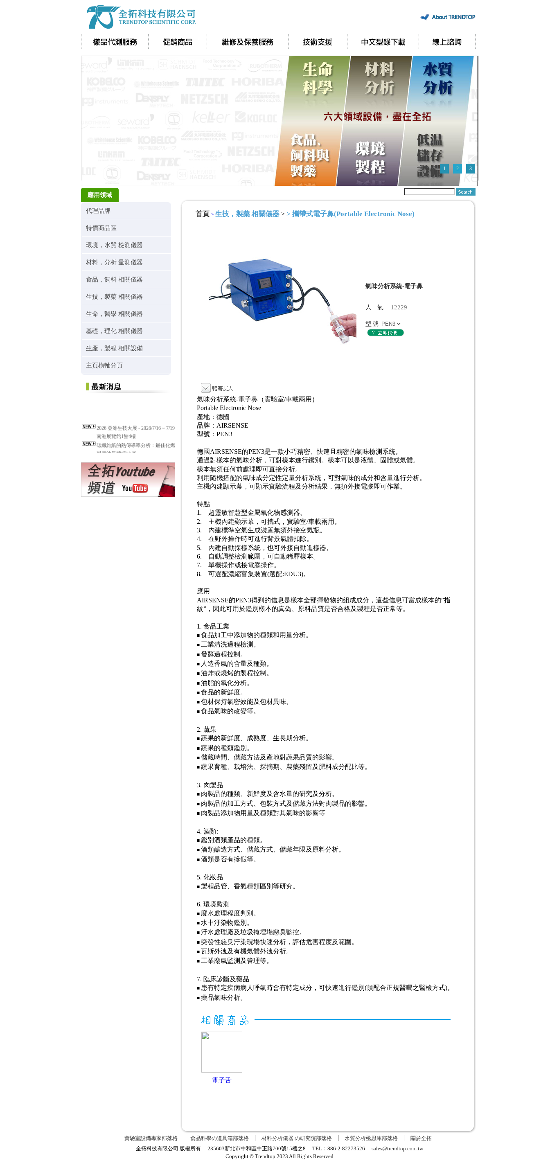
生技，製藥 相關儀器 (114, 296)
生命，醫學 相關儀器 (114, 313)
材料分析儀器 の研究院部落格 (296, 1138)
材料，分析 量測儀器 (114, 262)
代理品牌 (98, 210)
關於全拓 (421, 1138)
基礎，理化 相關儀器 (114, 330)
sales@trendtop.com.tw (397, 1148)
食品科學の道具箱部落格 (219, 1138)
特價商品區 (101, 227)
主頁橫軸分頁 (104, 365)
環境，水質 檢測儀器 (114, 244)
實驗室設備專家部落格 (151, 1138)
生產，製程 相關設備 (114, 348)
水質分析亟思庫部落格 (371, 1138)
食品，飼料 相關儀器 (114, 279)
